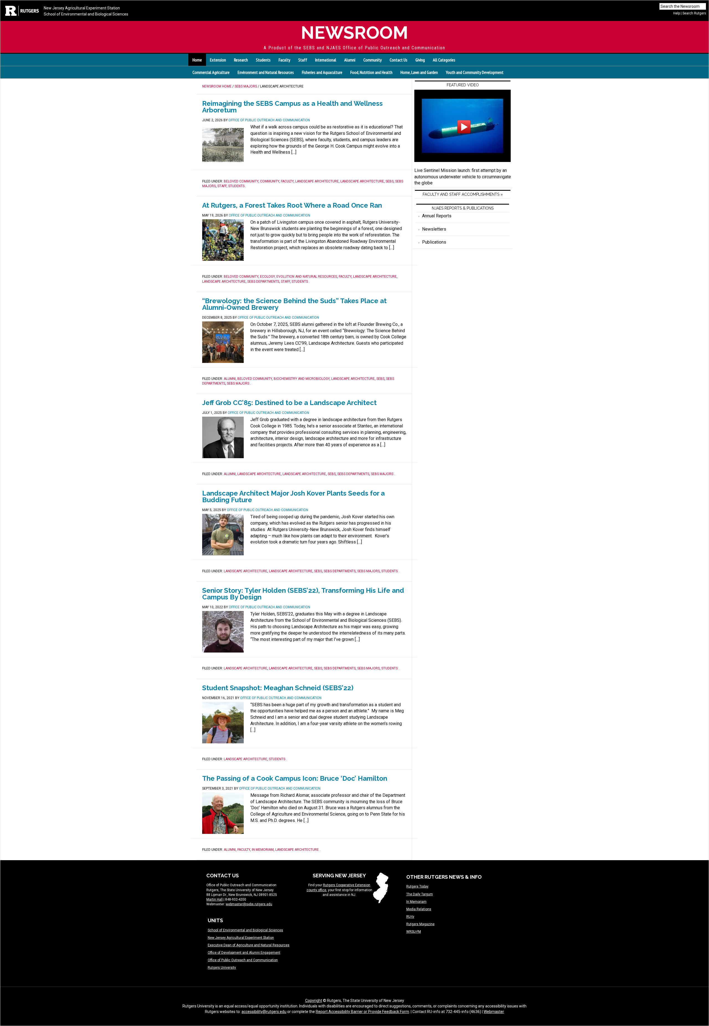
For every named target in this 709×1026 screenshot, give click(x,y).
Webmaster (494, 1011)
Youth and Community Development (475, 72)
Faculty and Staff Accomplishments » (463, 194)
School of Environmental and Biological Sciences (86, 14)
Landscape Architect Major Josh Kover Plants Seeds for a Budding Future (293, 496)
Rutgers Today (417, 886)
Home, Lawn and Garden (419, 72)
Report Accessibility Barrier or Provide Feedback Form (362, 1011)
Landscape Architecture (317, 181)
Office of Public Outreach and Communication (243, 960)
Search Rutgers (694, 13)
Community (269, 181)
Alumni (230, 379)
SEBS (390, 181)
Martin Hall (214, 899)
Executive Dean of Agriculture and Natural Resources (248, 945)
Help (676, 13)
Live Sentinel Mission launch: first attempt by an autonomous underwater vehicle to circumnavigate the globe (462, 177)
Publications (434, 242)
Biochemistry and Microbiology (302, 379)
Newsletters (434, 229)
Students (236, 186)
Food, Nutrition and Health (371, 72)
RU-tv (410, 917)
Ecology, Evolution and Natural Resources (298, 277)
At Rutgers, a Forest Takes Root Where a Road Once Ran (292, 205)
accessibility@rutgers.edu (264, 1011)
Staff (222, 186)
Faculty (287, 181)
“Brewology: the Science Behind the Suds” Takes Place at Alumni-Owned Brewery (294, 304)
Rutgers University (222, 968)
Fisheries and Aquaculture (322, 72)
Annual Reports (436, 215)
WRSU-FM (413, 932)
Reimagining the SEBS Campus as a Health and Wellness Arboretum (292, 106)
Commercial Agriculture (211, 72)
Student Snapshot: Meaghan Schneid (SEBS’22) (277, 688)
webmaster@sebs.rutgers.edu (249, 904)
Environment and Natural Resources (266, 72)
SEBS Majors (238, 383)
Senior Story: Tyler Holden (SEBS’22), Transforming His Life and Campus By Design (303, 593)
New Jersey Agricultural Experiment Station (82, 8)
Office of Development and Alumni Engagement (244, 953)
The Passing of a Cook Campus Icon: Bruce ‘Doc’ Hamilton (294, 778)
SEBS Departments (263, 281)
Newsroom (354, 32)
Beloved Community (241, 181)
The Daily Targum (419, 894)
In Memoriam (263, 850)
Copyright (313, 1000)
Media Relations (418, 909)
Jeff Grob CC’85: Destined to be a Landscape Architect (289, 403)
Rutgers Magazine (420, 924)
